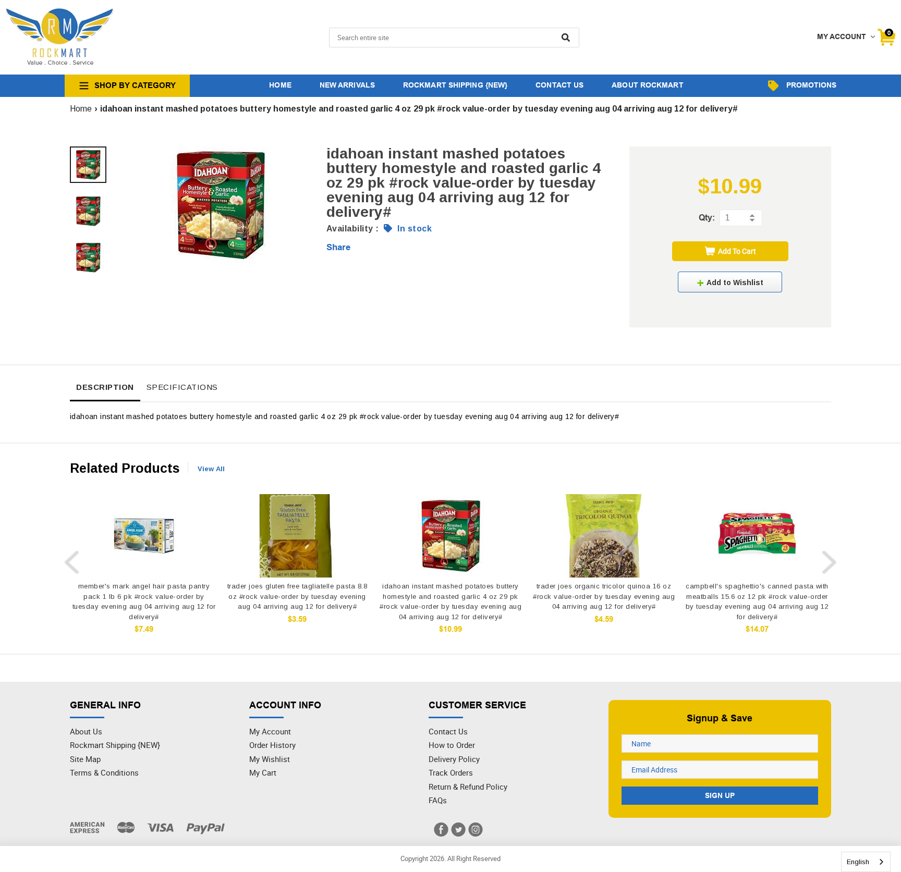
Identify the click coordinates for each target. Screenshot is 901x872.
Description (105, 387)
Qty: (707, 217)
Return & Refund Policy (468, 786)
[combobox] (866, 862)
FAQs (438, 800)
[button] (730, 282)
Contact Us (448, 731)
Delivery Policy (454, 759)
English (858, 862)
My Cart (262, 772)
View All (211, 469)
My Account (270, 731)
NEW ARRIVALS (347, 85)
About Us (86, 731)
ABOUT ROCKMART (647, 85)
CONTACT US (559, 85)
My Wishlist (269, 759)
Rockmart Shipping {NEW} (115, 745)
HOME (280, 85)
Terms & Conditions (104, 772)
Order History (272, 745)
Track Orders (451, 772)
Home (81, 108)
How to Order (452, 745)
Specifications (182, 387)
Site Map (85, 759)
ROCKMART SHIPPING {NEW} (455, 85)
